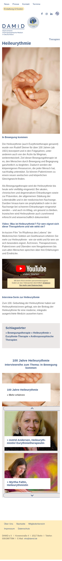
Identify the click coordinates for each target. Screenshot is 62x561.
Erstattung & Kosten (13, 9)
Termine (36, 4)
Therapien (54, 39)
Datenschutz (24, 528)
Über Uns (8, 524)
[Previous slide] (32, 408)
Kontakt (25, 4)
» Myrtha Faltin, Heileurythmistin (17, 484)
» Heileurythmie (40, 333)
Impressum (9, 528)
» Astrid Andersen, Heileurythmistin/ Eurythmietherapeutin (26, 442)
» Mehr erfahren (16, 395)
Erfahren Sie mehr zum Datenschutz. (34, 284)
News (6, 4)
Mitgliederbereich (36, 524)
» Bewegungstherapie (18, 333)
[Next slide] (32, 495)
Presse (15, 4)
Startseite (20, 524)
